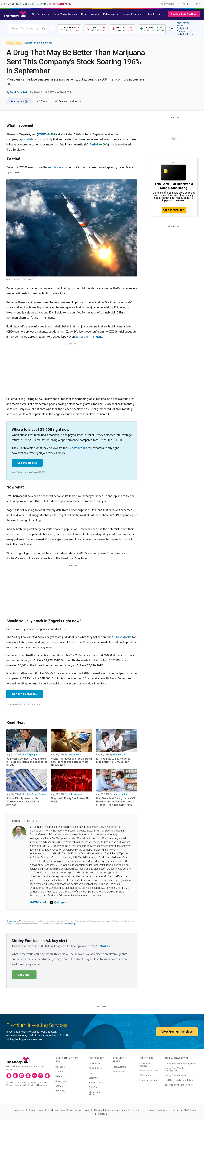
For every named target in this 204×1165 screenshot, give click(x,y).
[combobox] (27, 28)
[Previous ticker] (52, 28)
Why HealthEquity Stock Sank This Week (71, 800)
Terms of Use (17, 1110)
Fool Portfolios (96, 1082)
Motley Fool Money (94, 1093)
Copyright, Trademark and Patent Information (117, 1110)
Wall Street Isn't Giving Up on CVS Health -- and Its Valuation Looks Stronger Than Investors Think (115, 801)
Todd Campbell (18, 92)
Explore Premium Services (38, 42)
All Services (94, 1063)
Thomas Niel (119, 754)
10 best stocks (77, 448)
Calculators (145, 1075)
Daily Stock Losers (186, 34)
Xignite (31, 1085)
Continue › (24, 974)
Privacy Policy (36, 1110)
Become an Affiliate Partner (179, 1085)
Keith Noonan (75, 794)
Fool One (93, 1087)
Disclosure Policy (56, 1110)
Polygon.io (42, 1085)
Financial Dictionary (149, 1080)
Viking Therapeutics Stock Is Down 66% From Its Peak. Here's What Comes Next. (71, 762)
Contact (59, 1086)
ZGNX (42, 134)
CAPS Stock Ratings (145, 1064)
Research (60, 1076)
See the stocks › (27, 462)
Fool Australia (119, 1067)
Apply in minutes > (174, 209)
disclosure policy (68, 924)
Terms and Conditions (156, 1110)
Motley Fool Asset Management (181, 1063)
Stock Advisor (96, 1068)
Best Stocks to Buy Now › (184, 14)
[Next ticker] (171, 28)
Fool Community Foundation (179, 1080)
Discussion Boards (148, 1070)
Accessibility (167, 4)
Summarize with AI (68, 101)
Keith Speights (30, 754)
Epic (91, 1073)
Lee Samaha (74, 754)
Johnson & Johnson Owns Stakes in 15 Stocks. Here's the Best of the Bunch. (26, 762)
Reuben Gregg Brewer (34, 794)
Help (198, 4)
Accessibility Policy (79, 1110)
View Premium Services (177, 1031)
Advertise (60, 1090)
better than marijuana (88, 336)
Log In (185, 4)
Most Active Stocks (183, 24)
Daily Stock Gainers (182, 30)
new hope (54, 167)
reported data (27, 139)
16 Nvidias (103, 946)
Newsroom (60, 1081)
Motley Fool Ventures (175, 1075)
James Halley (120, 794)
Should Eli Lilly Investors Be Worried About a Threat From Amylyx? (23, 801)
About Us (60, 1067)
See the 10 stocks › (24, 694)
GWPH (94, 144)
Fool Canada (119, 1071)
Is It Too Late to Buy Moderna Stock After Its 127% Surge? (113, 760)
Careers (59, 1071)
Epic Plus (93, 1078)
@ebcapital (60, 902)
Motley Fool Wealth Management (174, 1069)
